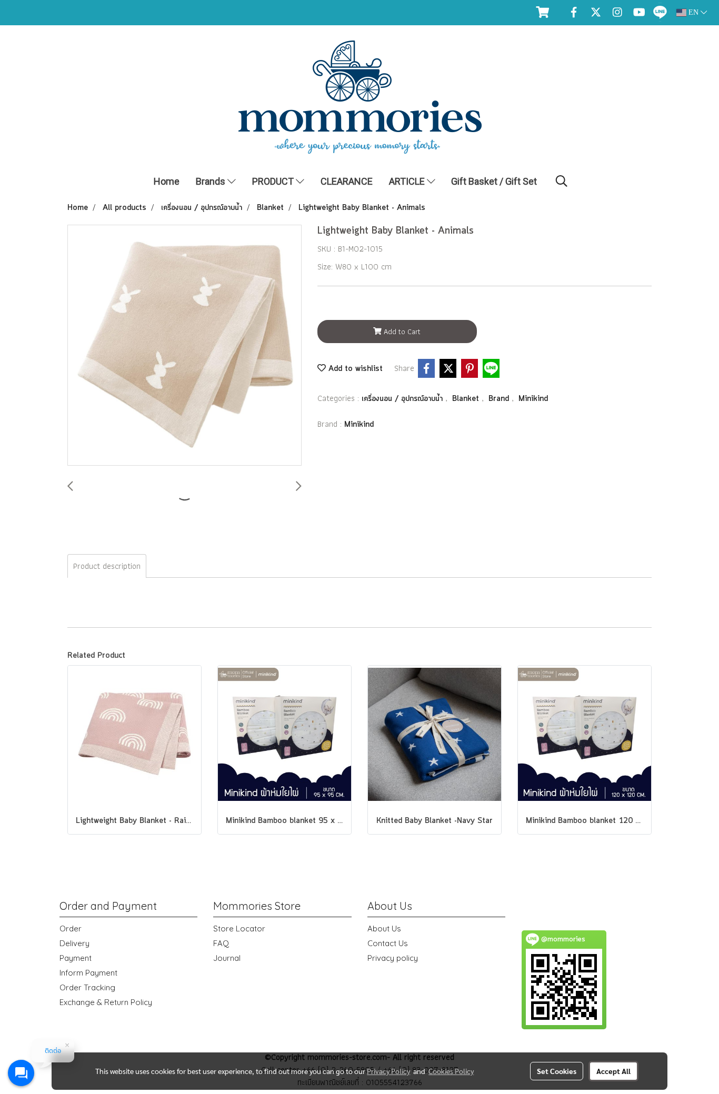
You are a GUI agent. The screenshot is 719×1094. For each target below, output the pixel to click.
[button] (561, 181)
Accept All (613, 1071)
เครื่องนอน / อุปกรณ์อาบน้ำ (403, 399)
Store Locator (239, 929)
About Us (384, 929)
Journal (227, 958)
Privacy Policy (388, 1071)
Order (70, 929)
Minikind (533, 399)
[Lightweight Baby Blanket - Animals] (184, 345)
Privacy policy (392, 958)
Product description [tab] (107, 566)
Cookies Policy (451, 1071)
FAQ (221, 943)
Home (166, 181)
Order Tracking (87, 987)
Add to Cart (401, 331)
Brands (211, 181)
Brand (500, 399)
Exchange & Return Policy (105, 1002)
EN (693, 12)
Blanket (467, 399)
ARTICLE (408, 181)
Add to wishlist (354, 369)
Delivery (74, 943)
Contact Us (387, 943)
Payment (75, 958)
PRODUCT (274, 181)
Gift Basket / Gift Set (494, 181)
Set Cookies (556, 1071)
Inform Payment (88, 973)
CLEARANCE (347, 181)
